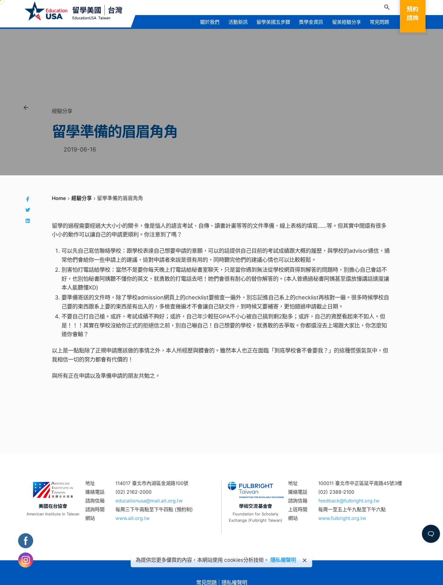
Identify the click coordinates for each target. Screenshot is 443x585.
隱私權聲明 (283, 560)
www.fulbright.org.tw (342, 518)
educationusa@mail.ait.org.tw (149, 501)
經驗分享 (62, 111)
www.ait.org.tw (132, 518)
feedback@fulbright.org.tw (348, 501)
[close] (305, 560)
